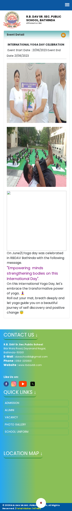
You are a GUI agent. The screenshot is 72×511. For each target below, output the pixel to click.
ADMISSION (12, 403)
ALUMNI (9, 410)
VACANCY (11, 417)
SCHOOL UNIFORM (16, 432)
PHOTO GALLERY (15, 424)
